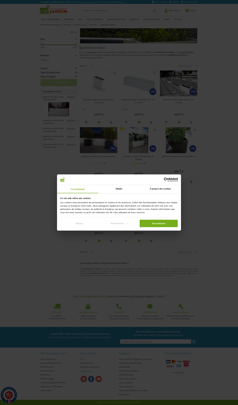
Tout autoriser (158, 223)
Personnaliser (117, 223)
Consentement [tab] (78, 189)
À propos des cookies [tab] (160, 189)
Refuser (79, 223)
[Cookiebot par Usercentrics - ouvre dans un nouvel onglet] (166, 180)
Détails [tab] (119, 189)
